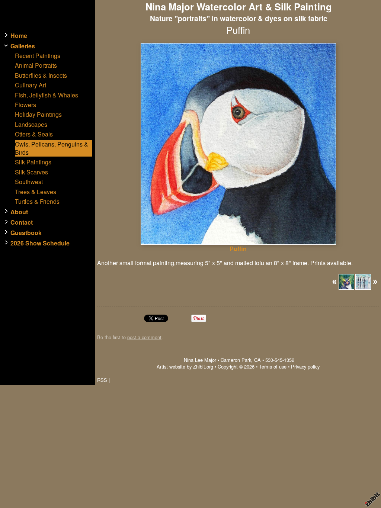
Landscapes (31, 124)
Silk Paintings (33, 162)
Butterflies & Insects (41, 75)
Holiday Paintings (38, 114)
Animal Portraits (36, 65)
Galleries (22, 46)
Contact (21, 222)
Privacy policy (305, 366)
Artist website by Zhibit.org (185, 366)
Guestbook (26, 233)
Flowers (25, 105)
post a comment (144, 337)
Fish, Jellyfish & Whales (46, 95)
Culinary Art (30, 85)
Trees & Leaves (35, 192)
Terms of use (272, 366)
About (19, 212)
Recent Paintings (37, 56)
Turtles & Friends (37, 201)
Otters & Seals (34, 134)
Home (18, 36)
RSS (102, 379)
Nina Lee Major (200, 359)
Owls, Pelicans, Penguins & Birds (51, 148)
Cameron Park (236, 359)
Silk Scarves (31, 172)
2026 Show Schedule (40, 243)
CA (257, 359)
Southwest (29, 182)
